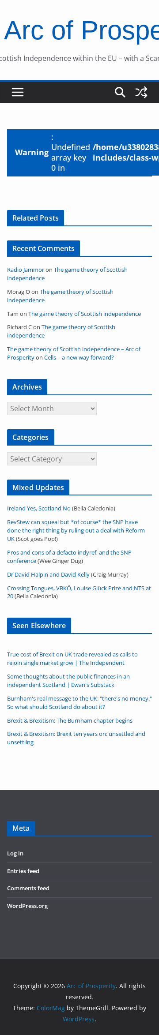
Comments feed (28, 888)
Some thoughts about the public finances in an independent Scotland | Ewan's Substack (68, 681)
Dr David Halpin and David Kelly (48, 574)
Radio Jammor (25, 270)
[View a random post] (141, 92)
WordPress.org (27, 906)
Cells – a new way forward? (79, 357)
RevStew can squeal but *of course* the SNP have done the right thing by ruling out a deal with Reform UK (76, 530)
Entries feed (23, 871)
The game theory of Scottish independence (84, 314)
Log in (15, 853)
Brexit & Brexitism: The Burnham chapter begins (69, 720)
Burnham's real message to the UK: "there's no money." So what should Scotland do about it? (79, 703)
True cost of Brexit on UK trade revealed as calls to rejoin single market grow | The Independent (72, 659)
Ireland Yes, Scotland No (39, 508)
